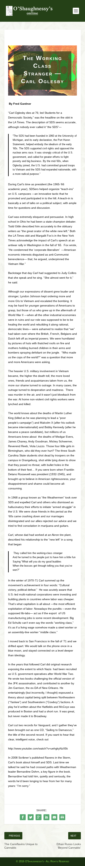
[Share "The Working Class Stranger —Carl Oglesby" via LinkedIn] (46, 817)
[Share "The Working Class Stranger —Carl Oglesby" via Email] (54, 817)
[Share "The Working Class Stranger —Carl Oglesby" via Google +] (38, 817)
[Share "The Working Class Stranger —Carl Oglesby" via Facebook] (23, 817)
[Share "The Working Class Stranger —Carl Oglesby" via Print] (62, 817)
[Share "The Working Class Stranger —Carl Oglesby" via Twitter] (31, 817)
